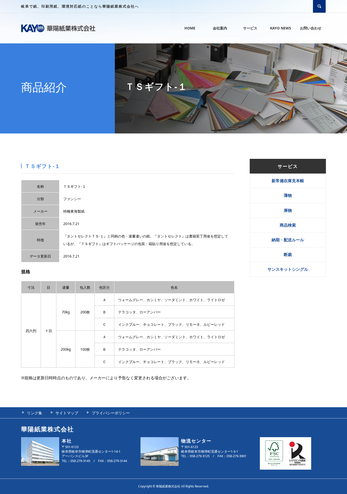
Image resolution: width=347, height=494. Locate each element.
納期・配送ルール (288, 240)
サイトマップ (66, 412)
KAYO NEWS (280, 28)
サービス (250, 28)
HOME (189, 28)
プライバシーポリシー (111, 412)
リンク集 (34, 412)
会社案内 (220, 28)
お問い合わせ (310, 28)
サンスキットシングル (287, 269)
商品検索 (288, 225)
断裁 (288, 254)
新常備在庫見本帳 (288, 180)
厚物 (288, 210)
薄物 (288, 195)
